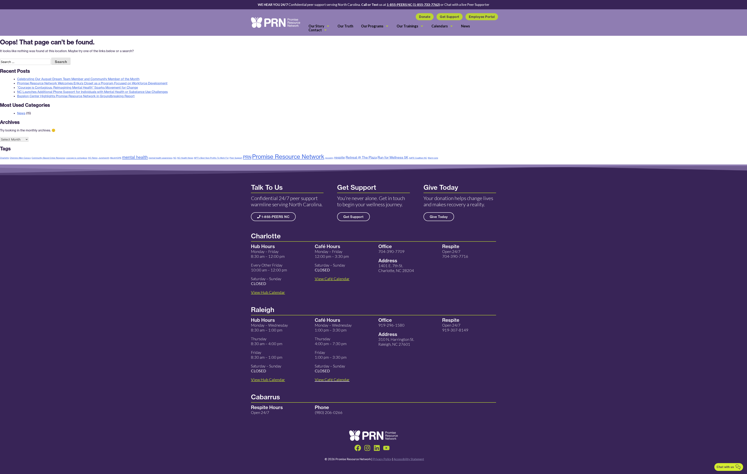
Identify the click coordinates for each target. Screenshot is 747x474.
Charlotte (4, 158)
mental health (135, 157)
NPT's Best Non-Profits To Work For (211, 158)
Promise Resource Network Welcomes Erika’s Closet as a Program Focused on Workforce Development (92, 83)
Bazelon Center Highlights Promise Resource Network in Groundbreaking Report (76, 96)
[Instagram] (367, 448)
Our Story (316, 26)
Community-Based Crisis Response (48, 158)
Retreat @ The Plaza (361, 157)
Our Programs (372, 26)
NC (174, 158)
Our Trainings (407, 26)
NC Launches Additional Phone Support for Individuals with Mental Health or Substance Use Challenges (92, 92)
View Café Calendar (332, 379)
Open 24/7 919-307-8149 (455, 327)
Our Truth (345, 26)
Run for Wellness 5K (393, 157)
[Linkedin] (377, 448)
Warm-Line (433, 158)
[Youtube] (386, 448)
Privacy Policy (382, 459)
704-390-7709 (391, 251)
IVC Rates (93, 158)
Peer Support (236, 158)
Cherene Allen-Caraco (20, 158)
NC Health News (185, 158)
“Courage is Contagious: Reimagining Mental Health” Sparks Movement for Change (77, 87)
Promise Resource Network (288, 156)
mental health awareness (161, 158)
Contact (315, 30)
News (465, 26)
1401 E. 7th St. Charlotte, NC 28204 (396, 268)
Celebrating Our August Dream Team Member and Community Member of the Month (78, 79)
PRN (247, 157)
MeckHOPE (115, 158)
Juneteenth (103, 158)
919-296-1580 (391, 325)
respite (339, 157)
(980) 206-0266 (329, 412)
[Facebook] (357, 448)
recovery (329, 158)
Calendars (439, 26)
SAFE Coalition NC (418, 158)
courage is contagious (76, 158)
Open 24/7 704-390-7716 (455, 254)
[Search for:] (25, 62)
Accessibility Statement (409, 459)
